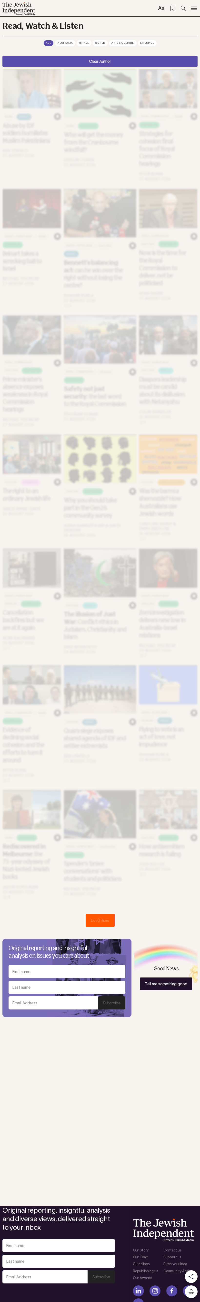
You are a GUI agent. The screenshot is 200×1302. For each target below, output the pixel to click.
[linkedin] (138, 1290)
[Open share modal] (191, 1276)
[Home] (18, 8)
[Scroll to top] (191, 1291)
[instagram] (155, 1290)
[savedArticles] (172, 8)
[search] (183, 8)
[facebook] (171, 1290)
